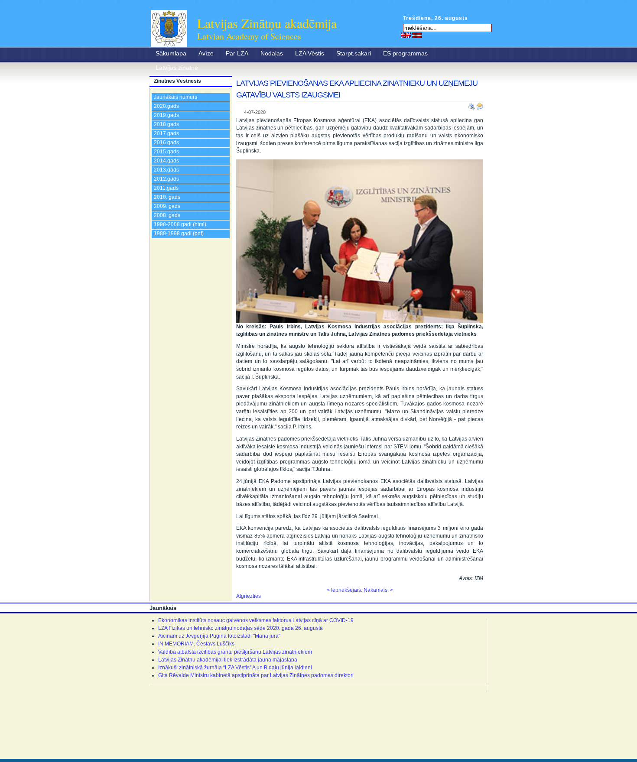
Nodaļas (271, 53)
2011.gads (166, 188)
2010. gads (167, 197)
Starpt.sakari (353, 53)
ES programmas (405, 53)
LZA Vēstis (309, 53)
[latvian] (417, 35)
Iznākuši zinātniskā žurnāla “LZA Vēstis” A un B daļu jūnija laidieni (235, 668)
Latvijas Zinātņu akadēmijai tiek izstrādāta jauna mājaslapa (227, 660)
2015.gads (166, 152)
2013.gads (166, 170)
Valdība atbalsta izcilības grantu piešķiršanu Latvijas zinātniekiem (235, 652)
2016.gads (166, 142)
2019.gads (166, 115)
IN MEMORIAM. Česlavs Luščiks (196, 644)
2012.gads (166, 179)
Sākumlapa (171, 53)
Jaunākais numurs (175, 97)
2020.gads (166, 106)
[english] (406, 35)
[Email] (479, 104)
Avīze (206, 53)
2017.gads (166, 133)
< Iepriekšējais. (344, 590)
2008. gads (167, 215)
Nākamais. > (378, 590)
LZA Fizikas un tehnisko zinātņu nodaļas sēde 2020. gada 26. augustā (240, 628)
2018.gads (166, 124)
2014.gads (166, 161)
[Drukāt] (472, 104)
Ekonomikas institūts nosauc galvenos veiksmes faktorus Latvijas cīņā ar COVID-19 (256, 620)
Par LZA (237, 53)
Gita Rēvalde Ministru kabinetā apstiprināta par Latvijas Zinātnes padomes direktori (256, 675)
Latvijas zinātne (177, 67)
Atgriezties (248, 596)
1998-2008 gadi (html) (180, 224)
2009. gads (167, 206)
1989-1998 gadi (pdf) (179, 233)
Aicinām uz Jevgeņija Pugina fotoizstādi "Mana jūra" (219, 636)
